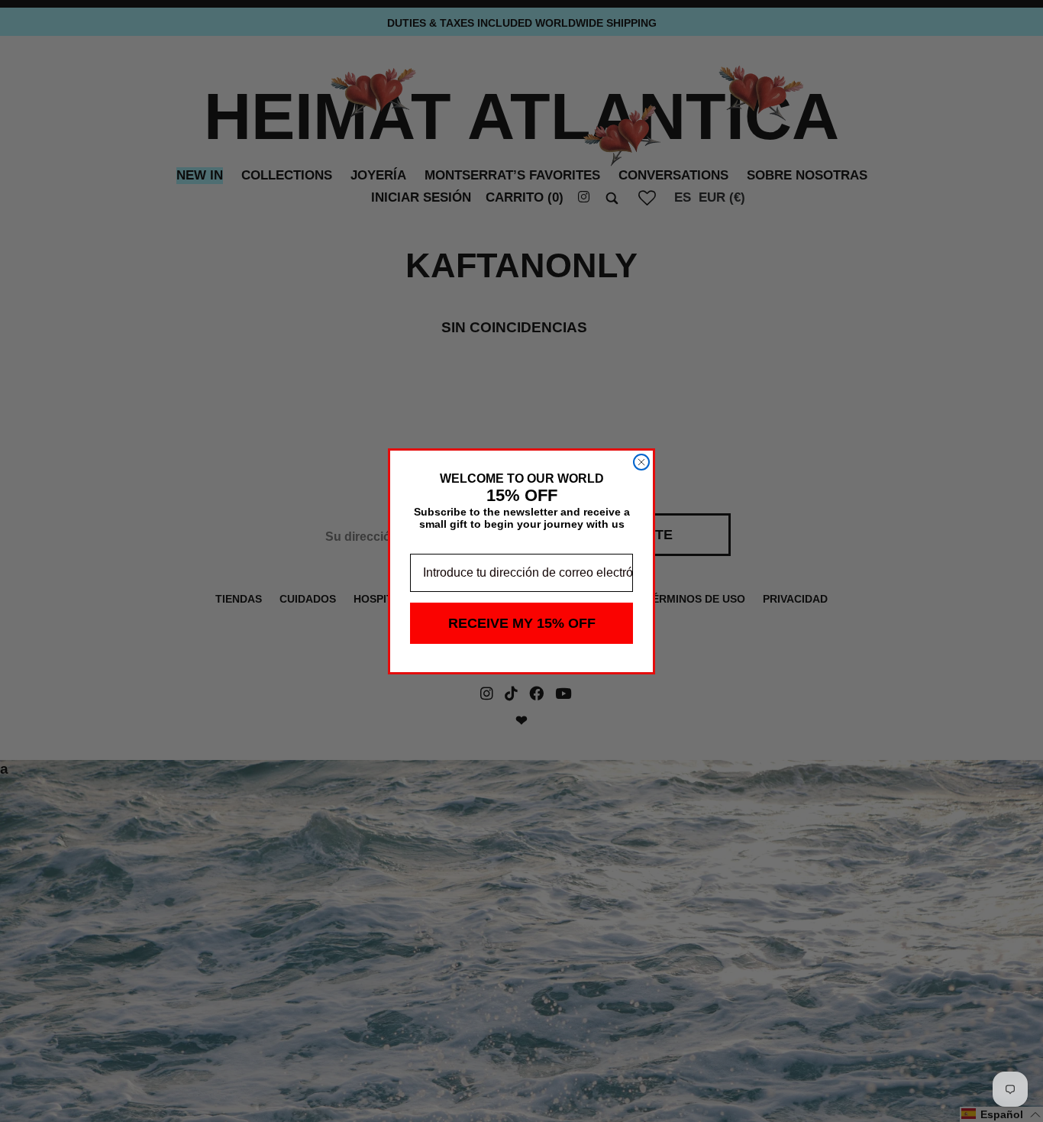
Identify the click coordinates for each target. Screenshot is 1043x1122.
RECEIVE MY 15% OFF (522, 623)
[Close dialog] (641, 462)
